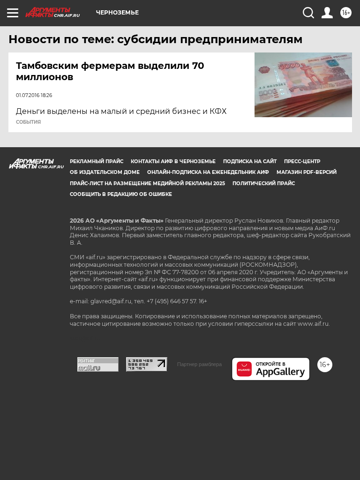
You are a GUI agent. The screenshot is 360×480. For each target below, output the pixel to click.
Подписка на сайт (250, 161)
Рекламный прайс (96, 161)
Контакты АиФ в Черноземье (173, 161)
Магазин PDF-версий (307, 172)
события (28, 122)
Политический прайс (263, 183)
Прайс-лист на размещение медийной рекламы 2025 (147, 183)
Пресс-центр (302, 161)
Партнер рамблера (199, 364)
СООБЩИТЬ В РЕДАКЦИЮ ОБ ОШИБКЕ (121, 194)
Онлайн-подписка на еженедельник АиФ (208, 172)
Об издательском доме (105, 172)
